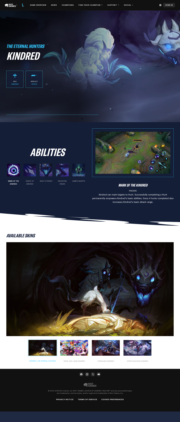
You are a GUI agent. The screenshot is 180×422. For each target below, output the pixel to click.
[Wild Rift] (22, 5)
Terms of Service (87, 399)
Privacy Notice (65, 399)
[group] (46, 174)
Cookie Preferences (112, 399)
